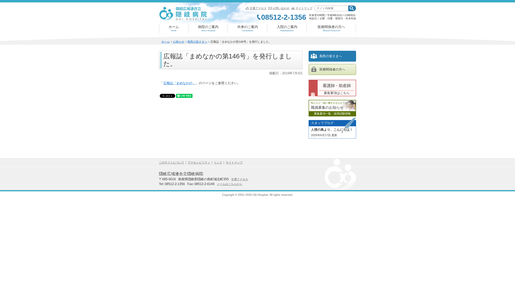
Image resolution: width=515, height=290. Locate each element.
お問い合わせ (281, 8)
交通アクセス (258, 8)
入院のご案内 (287, 28)
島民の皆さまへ (197, 41)
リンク (218, 162)
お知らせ (178, 41)
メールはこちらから (229, 184)
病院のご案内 (208, 28)
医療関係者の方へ (331, 28)
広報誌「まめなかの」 (179, 83)
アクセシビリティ (199, 162)
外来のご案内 (247, 28)
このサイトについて (171, 162)
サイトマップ (304, 8)
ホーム (174, 28)
